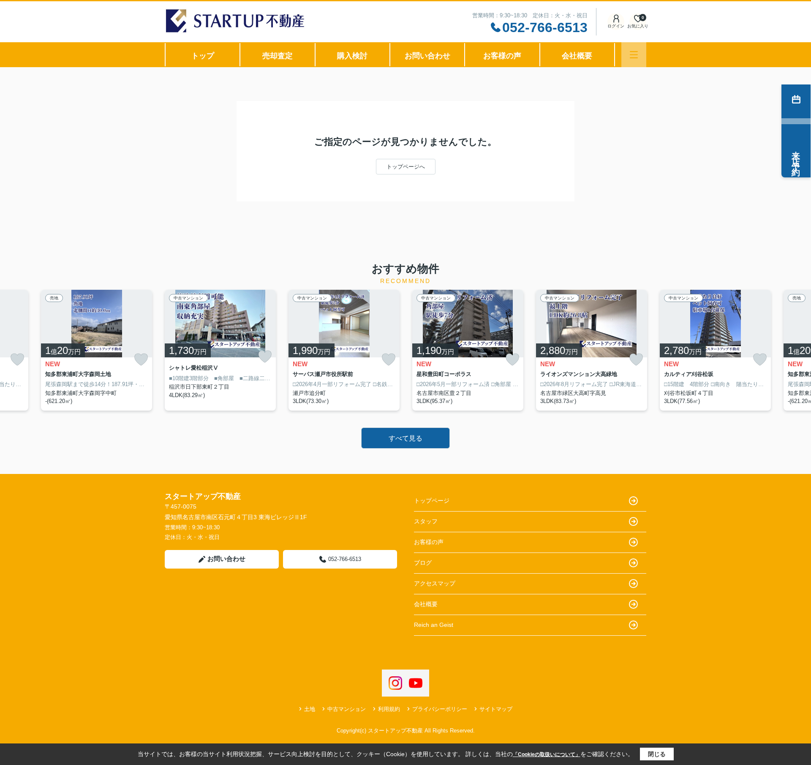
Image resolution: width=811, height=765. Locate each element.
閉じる (657, 754)
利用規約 (389, 709)
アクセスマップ (434, 583)
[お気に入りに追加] (17, 359)
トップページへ (405, 166)
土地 (309, 709)
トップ (202, 56)
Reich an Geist (433, 624)
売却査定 (277, 56)
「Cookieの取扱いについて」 (546, 754)
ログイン (615, 26)
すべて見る (405, 438)
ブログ (423, 562)
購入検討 (352, 56)
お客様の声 (502, 56)
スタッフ (426, 521)
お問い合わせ (427, 56)
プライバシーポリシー (439, 709)
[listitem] (220, 350)
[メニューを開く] (634, 54)
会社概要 (577, 56)
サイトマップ (495, 709)
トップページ (431, 500)
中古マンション (346, 709)
